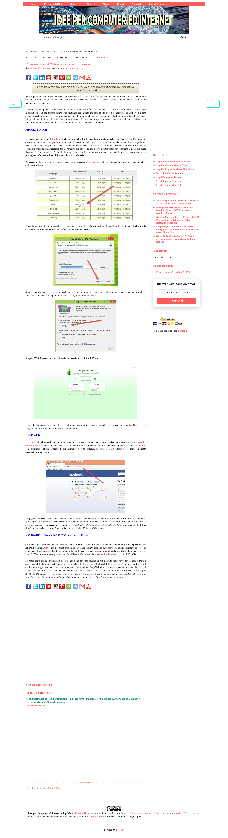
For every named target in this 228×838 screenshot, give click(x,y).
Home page (85, 782)
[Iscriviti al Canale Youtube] (48, 77)
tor (82, 68)
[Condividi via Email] (82, 77)
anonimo (67, 68)
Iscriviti (176, 301)
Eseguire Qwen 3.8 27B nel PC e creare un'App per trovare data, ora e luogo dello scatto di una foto (177, 229)
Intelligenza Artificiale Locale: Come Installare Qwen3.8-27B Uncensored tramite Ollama (174, 210)
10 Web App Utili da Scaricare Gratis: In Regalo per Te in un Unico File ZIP (177, 202)
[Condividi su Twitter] (35, 77)
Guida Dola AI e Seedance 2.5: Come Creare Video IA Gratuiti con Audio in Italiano (175, 239)
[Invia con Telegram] (75, 77)
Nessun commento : (103, 57)
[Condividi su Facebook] (28, 77)
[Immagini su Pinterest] (62, 77)
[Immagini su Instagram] (55, 77)
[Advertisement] (85, 630)
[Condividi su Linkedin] (42, 77)
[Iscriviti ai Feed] (68, 77)
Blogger (119, 829)
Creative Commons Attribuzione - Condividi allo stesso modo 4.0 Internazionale (160, 813)
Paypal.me (183, 330)
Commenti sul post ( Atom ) (49, 788)
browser (76, 68)
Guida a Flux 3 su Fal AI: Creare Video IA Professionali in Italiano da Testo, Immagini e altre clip (177, 219)
